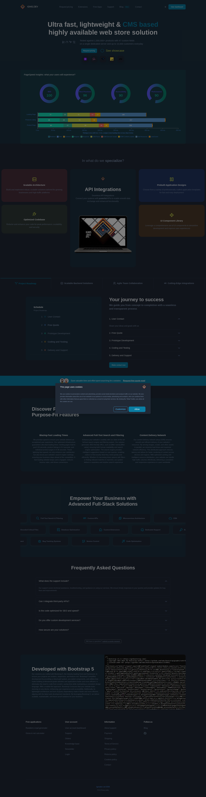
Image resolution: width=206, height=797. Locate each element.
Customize (121, 409)
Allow (137, 409)
